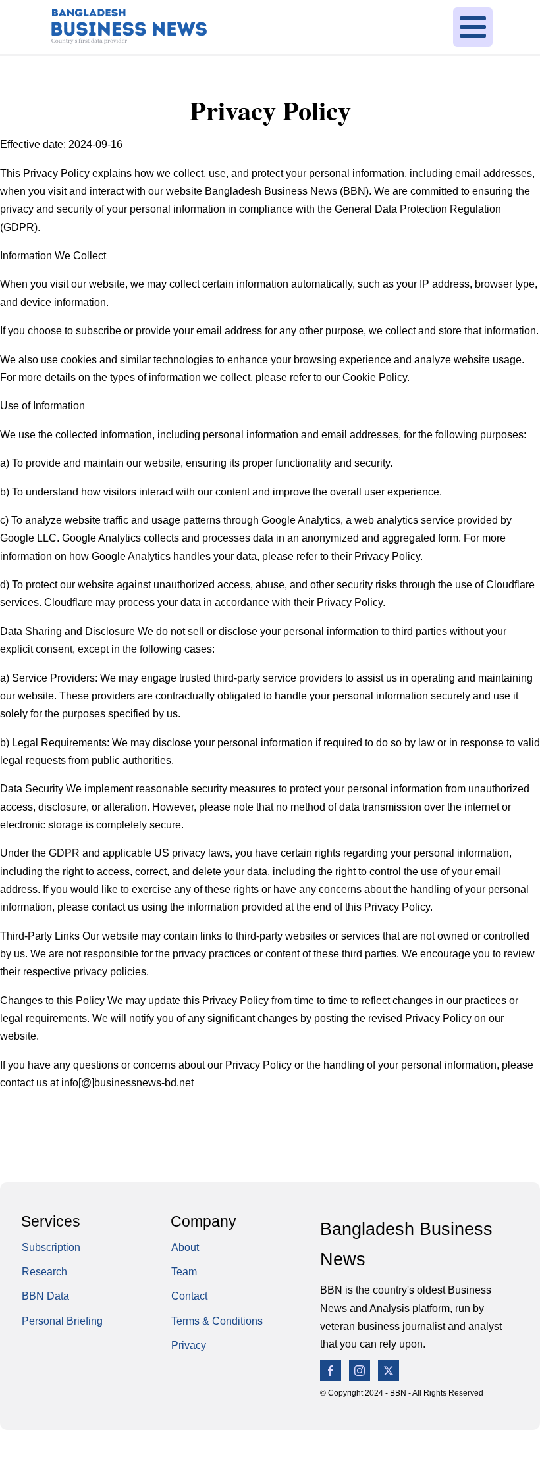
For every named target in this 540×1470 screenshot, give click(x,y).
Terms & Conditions (217, 1321)
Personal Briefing (62, 1321)
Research (44, 1271)
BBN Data (45, 1296)
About (185, 1247)
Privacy (188, 1345)
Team (184, 1271)
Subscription (51, 1247)
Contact (189, 1296)
